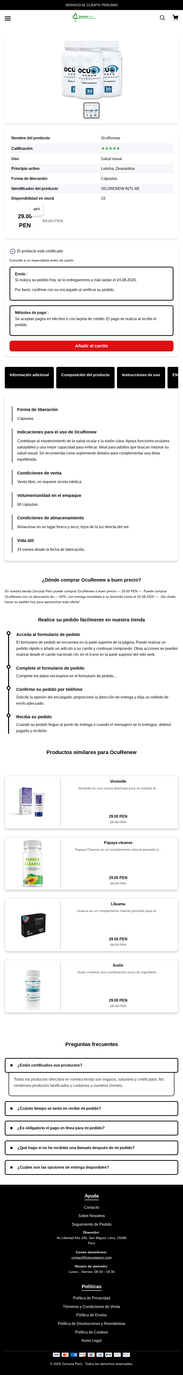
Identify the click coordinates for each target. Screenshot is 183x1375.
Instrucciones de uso (141, 375)
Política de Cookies (91, 1332)
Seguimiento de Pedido (92, 1224)
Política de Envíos (91, 1315)
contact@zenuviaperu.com (91, 1257)
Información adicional (29, 375)
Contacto (91, 1207)
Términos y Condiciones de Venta (91, 1307)
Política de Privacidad (91, 1298)
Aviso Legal (91, 1341)
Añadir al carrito (91, 346)
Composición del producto (85, 375)
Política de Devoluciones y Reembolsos (91, 1324)
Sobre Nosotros (91, 1216)
